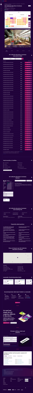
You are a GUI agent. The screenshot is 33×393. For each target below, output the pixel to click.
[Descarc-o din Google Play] (26, 379)
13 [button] (15, 19)
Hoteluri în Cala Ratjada (6, 359)
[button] (1, 1)
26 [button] (17, 24)
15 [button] (7, 21)
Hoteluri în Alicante (20, 359)
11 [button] (12, 19)
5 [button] (17, 19)
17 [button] (25, 21)
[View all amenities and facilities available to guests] (31, 160)
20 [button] (15, 21)
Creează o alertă (28, 297)
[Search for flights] (1, 3)
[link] (17, 302)
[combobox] (10, 337)
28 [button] (20, 24)
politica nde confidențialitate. (6, 346)
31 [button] (25, 24)
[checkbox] (6, 200)
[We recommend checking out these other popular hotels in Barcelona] (31, 277)
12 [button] (17, 21)
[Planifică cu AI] (1, 7)
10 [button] (25, 19)
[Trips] (1, 9)
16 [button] (9, 21)
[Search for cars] (1, 5)
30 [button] (9, 24)
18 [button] (12, 21)
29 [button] (7, 24)
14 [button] (20, 21)
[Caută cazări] (1, 4)
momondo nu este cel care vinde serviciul (9, 371)
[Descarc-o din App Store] (26, 381)
